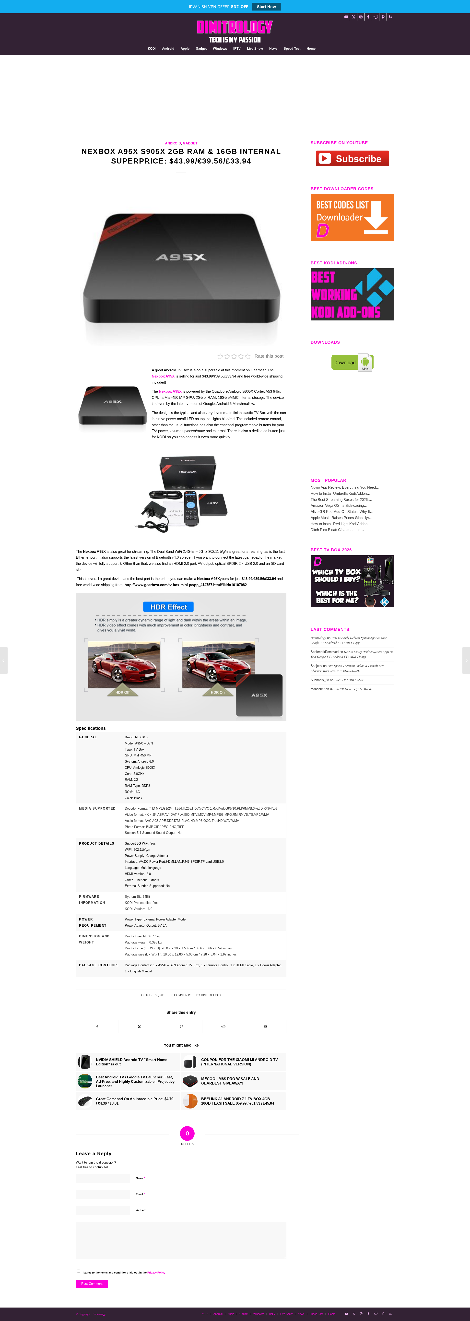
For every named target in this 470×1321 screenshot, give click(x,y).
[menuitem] (152, 49)
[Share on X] (139, 1026)
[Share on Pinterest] (181, 1026)
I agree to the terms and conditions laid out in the (124, 1272)
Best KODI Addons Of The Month (351, 689)
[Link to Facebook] (368, 17)
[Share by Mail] (265, 1026)
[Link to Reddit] (375, 17)
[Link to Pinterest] (383, 17)
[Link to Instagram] (360, 17)
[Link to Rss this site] (390, 17)
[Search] (322, 49)
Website (141, 1210)
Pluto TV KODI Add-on (349, 680)
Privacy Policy (156, 1272)
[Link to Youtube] (346, 17)
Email (140, 1194)
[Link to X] (353, 17)
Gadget (190, 143)
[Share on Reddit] (223, 1026)
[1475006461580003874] (181, 266)
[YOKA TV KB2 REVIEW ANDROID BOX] (466, 660)
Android (173, 143)
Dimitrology (211, 995)
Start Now (266, 6)
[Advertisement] (235, 91)
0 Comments (181, 995)
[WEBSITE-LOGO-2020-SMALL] (235, 32)
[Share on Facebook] (97, 1026)
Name (140, 1178)
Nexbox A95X (163, 376)
